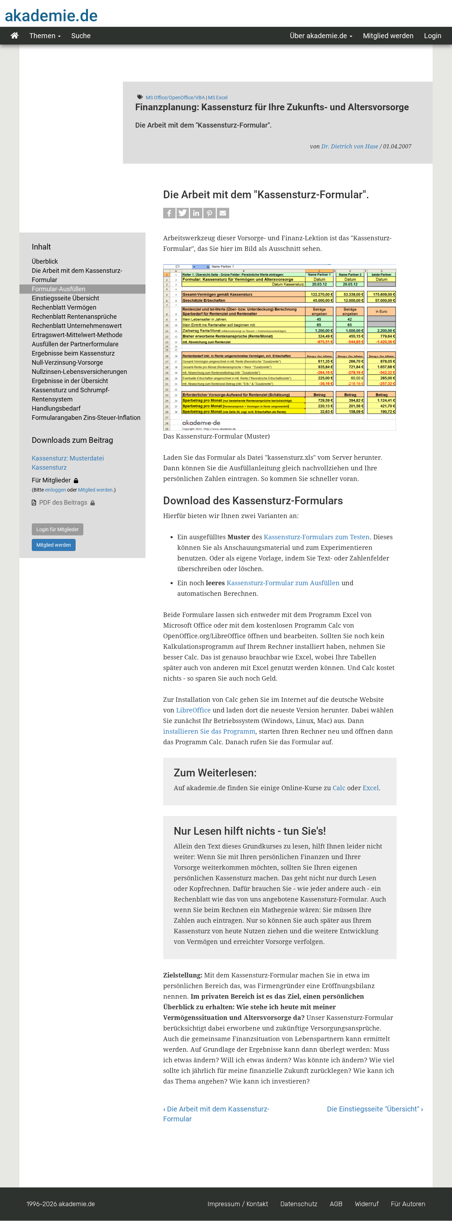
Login (432, 35)
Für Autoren (408, 1204)
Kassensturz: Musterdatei (68, 458)
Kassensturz (49, 467)
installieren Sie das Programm (209, 731)
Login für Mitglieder (57, 529)
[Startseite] (65, 15)
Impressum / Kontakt (238, 1204)
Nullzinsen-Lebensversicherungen (79, 371)
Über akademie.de (319, 35)
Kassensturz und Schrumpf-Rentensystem (70, 394)
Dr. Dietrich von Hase (349, 146)
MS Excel (217, 97)
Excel (371, 787)
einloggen (55, 490)
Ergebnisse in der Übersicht (70, 381)
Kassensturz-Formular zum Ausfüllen (284, 583)
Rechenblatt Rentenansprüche (74, 316)
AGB (336, 1204)
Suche (81, 35)
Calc (339, 787)
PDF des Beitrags (63, 502)
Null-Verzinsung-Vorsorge (67, 362)
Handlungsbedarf (56, 408)
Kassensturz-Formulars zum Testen (317, 537)
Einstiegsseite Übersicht (65, 298)
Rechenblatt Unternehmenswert (77, 325)
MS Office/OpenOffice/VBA (175, 97)
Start (14, 36)
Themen (43, 35)
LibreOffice (193, 710)
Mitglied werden (388, 35)
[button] (169, 213)
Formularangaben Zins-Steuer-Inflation (86, 417)
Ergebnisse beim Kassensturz (73, 353)
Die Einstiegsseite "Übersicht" (375, 1109)
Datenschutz (298, 1204)
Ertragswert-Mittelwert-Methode (77, 335)
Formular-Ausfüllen (58, 289)
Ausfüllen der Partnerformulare (75, 344)
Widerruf (367, 1204)
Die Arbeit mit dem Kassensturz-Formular (77, 275)
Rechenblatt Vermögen (64, 307)
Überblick (45, 261)
